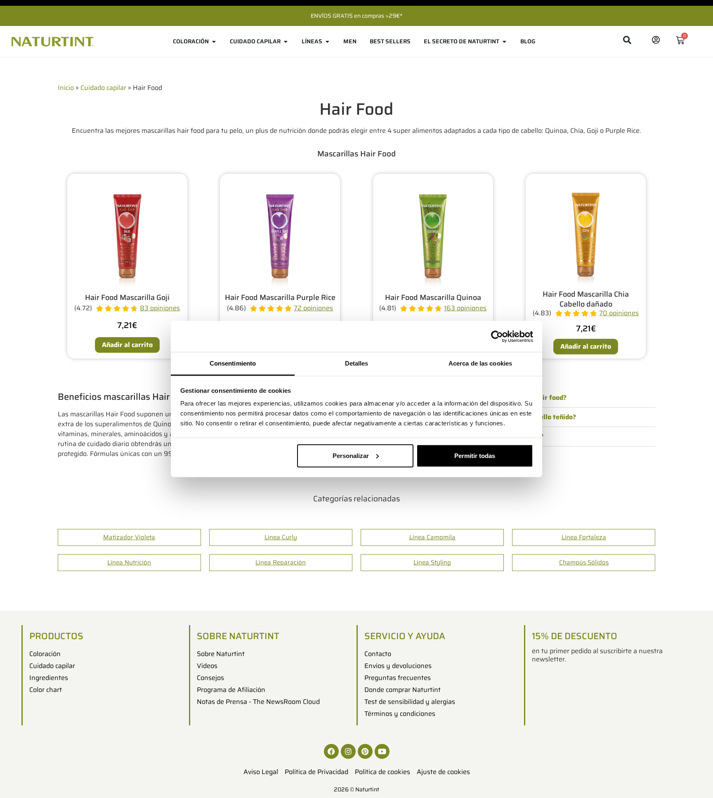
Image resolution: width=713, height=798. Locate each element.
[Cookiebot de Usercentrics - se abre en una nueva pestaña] (497, 336)
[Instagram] (348, 751)
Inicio (66, 88)
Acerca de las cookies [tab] (480, 363)
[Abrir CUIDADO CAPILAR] (285, 41)
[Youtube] (382, 751)
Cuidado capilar (103, 88)
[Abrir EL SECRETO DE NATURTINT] (504, 41)
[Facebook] (331, 751)
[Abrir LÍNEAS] (327, 41)
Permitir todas (474, 455)
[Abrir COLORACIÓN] (214, 41)
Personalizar (351, 455)
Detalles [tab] (356, 363)
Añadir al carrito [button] (127, 345)
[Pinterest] (365, 751)
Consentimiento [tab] (233, 363)
